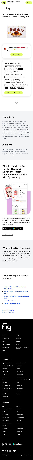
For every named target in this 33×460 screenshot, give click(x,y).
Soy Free (16, 84)
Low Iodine (5, 379)
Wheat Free (21, 87)
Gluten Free (16, 71)
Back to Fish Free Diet (8, 310)
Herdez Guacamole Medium (12, 303)
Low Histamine (9, 77)
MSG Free (17, 77)
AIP (3, 406)
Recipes (4, 341)
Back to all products (8, 312)
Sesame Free (20, 82)
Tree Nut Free (23, 84)
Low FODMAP (17, 74)
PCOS (4, 425)
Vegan (6, 87)
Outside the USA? (7, 235)
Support (18, 341)
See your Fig (16, 54)
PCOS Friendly (6, 385)
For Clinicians (5, 347)
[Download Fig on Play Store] (17, 444)
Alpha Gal (18, 406)
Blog (17, 335)
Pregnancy (5, 428)
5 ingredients (16, 49)
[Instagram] (6, 451)
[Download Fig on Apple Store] (7, 444)
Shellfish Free (8, 84)
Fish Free (20, 69)
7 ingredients (21, 47)
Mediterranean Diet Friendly (23, 379)
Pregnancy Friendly (10, 82)
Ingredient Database (26, 455)
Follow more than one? (13, 92)
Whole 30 (18, 434)
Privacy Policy (18, 455)
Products (18, 338)
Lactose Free (8, 74)
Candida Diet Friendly (7, 365)
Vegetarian (13, 87)
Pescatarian (16, 79)
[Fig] (8, 8)
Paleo (23, 77)
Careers (4, 350)
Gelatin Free (8, 71)
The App (4, 335)
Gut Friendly (5, 414)
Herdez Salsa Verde (9, 300)
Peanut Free (8, 79)
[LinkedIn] (10, 451)
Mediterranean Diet (7, 422)
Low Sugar (19, 420)
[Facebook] (3, 451)
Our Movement (6, 344)
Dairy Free (7, 69)
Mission (18, 344)
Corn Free (18, 66)
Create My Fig (5, 338)
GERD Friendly (19, 371)
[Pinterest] (14, 451)
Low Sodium (5, 420)
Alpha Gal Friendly (9, 66)
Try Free (29, 2)
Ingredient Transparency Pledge (22, 348)
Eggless (14, 69)
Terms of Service (11, 455)
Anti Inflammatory (20, 363)
